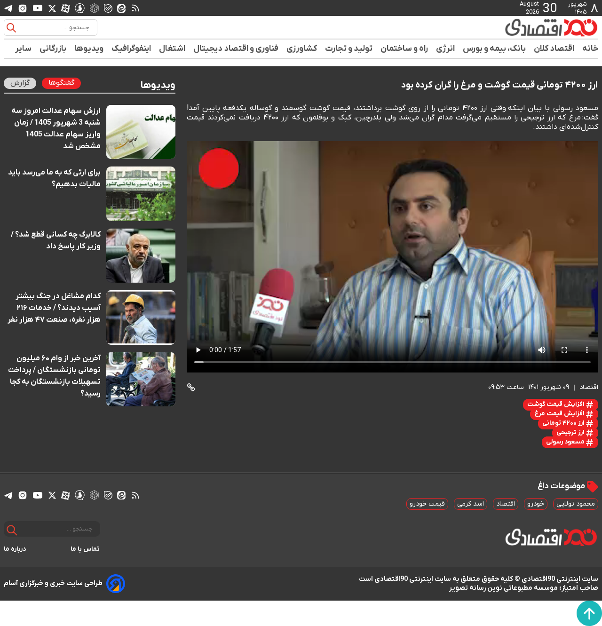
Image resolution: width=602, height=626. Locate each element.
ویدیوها (89, 48)
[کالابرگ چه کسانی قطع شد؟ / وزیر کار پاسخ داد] (140, 256)
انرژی (445, 48)
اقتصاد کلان (554, 48)
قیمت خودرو (427, 503)
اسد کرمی (470, 503)
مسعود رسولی (566, 442)
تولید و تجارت (349, 48)
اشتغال (172, 48)
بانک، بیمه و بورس (494, 48)
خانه (590, 48)
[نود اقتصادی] (524, 27)
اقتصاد (505, 503)
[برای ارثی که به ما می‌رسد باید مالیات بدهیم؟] (140, 193)
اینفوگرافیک (131, 48)
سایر (23, 48)
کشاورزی (301, 48)
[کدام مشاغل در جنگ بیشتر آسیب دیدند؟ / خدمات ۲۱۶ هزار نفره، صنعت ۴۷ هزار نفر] (140, 317)
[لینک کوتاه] (191, 387)
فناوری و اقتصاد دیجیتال (236, 48)
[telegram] (8, 8)
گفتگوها (61, 82)
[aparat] (65, 8)
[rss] (135, 8)
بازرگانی (53, 48)
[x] (52, 8)
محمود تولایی (575, 503)
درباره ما (15, 549)
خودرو (535, 503)
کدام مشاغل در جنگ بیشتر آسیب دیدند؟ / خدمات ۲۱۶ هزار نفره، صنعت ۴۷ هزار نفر (54, 308)
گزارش (20, 82)
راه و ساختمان (404, 48)
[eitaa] (121, 8)
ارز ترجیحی (571, 432)
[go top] (589, 613)
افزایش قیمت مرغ (560, 414)
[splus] (80, 8)
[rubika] (94, 8)
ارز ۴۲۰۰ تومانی (564, 423)
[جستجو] (11, 27)
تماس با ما (85, 549)
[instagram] (22, 8)
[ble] (108, 8)
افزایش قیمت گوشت (556, 404)
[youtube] (37, 8)
